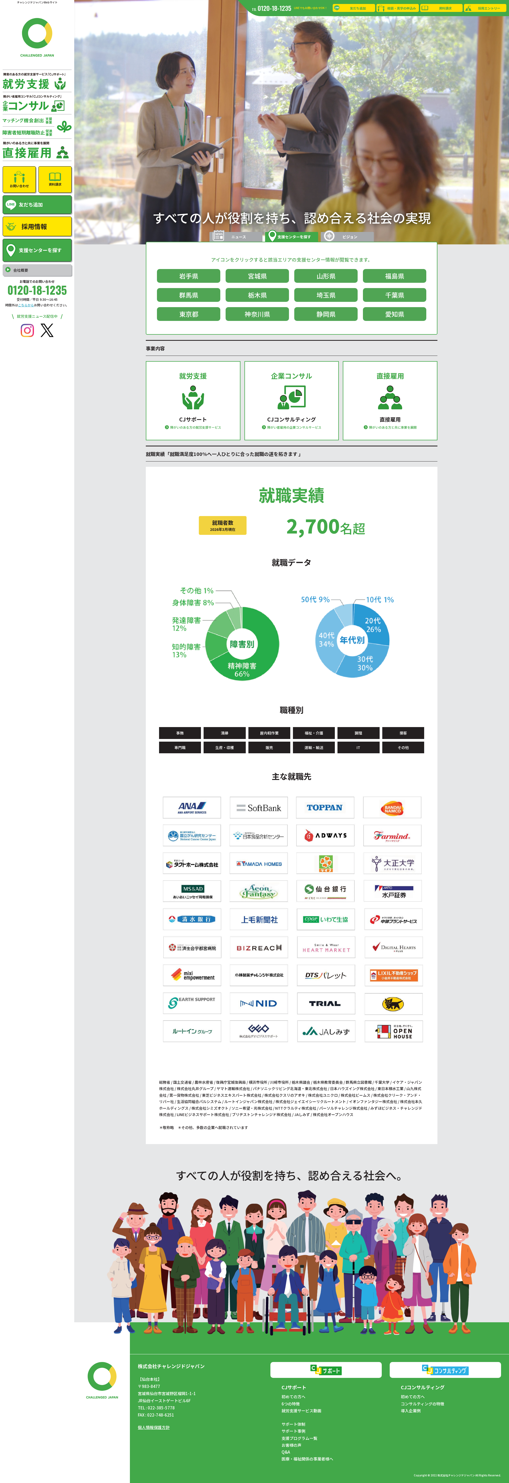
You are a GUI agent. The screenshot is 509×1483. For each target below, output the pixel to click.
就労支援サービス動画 (301, 1410)
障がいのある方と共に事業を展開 (393, 427)
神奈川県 (257, 314)
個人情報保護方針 (154, 1427)
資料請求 (445, 8)
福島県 (394, 275)
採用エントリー (489, 8)
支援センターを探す (294, 236)
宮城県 (257, 275)
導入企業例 (411, 1410)
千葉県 (394, 294)
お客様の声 (291, 1445)
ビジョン (350, 236)
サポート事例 (293, 1431)
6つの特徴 (291, 1403)
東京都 (188, 314)
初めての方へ (293, 1396)
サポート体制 (293, 1424)
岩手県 (188, 275)
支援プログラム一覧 (299, 1438)
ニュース (238, 236)
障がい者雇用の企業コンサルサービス (294, 427)
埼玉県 (326, 294)
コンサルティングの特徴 (422, 1403)
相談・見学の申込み (401, 8)
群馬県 (188, 294)
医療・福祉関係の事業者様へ (307, 1459)
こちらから (26, 305)
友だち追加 (358, 8)
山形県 (326, 275)
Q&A (286, 1452)
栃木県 (257, 294)
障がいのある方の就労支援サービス (195, 427)
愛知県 (394, 314)
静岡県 (326, 314)
